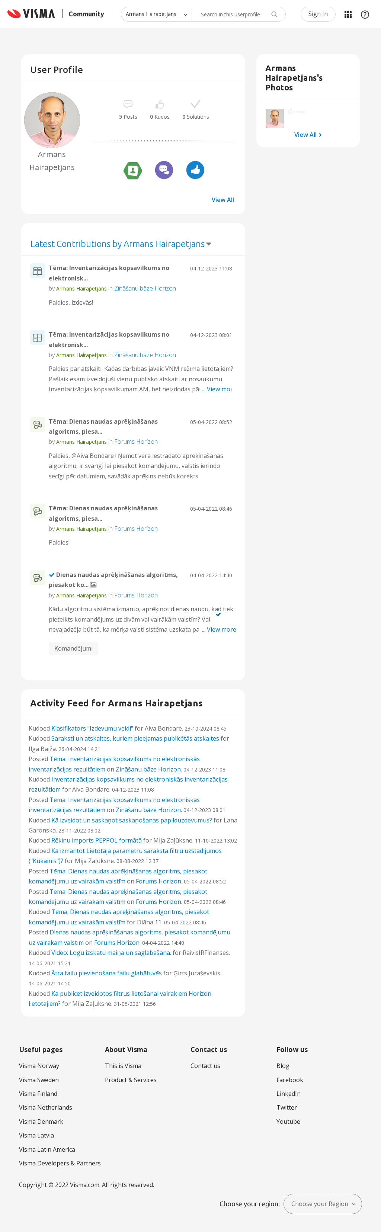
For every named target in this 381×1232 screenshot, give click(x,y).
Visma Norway (39, 1066)
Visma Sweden (39, 1080)
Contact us (205, 1066)
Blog (282, 1066)
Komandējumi (73, 648)
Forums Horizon (136, 441)
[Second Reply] (164, 171)
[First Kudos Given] (195, 171)
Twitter (286, 1107)
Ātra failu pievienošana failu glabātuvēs (106, 973)
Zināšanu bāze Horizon (145, 288)
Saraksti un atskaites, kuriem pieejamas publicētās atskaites (135, 738)
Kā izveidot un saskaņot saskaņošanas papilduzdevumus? (131, 820)
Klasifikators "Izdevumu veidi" (92, 728)
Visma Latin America (47, 1149)
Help (365, 14)
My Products (347, 14)
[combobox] (239, 14)
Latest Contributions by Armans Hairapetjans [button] (118, 244)
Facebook (289, 1080)
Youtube (288, 1121)
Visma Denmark (41, 1121)
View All (223, 200)
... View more (219, 302)
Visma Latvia (36, 1135)
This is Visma (123, 1066)
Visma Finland (38, 1094)
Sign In (318, 14)
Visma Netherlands (45, 1107)
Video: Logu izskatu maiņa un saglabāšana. (111, 953)
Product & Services (131, 1080)
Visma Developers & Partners (60, 1163)
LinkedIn (288, 1094)
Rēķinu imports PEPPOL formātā (96, 840)
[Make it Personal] (133, 171)
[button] (275, 118)
